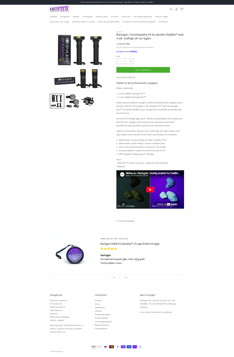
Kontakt (98, 301)
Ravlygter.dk (59, 351)
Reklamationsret (101, 325)
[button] (171, 9)
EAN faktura (100, 307)
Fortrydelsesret (101, 328)
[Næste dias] (119, 277)
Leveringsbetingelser (103, 321)
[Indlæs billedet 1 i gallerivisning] (57, 101)
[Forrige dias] (108, 277)
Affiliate (98, 311)
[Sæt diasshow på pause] (125, 277)
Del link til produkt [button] (126, 221)
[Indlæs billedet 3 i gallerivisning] (88, 101)
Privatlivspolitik (101, 318)
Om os (97, 304)
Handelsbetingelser (103, 314)
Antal (118, 56)
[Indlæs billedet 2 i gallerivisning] (72, 101)
